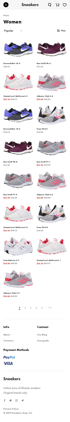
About (6, 334)
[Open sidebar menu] (5, 4)
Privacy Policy (11, 408)
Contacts (8, 340)
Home (6, 15)
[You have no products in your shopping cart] (57, 5)
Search (50, 5)
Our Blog (42, 334)
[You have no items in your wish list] (65, 5)
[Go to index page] (30, 5)
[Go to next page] (49, 307)
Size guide (43, 340)
